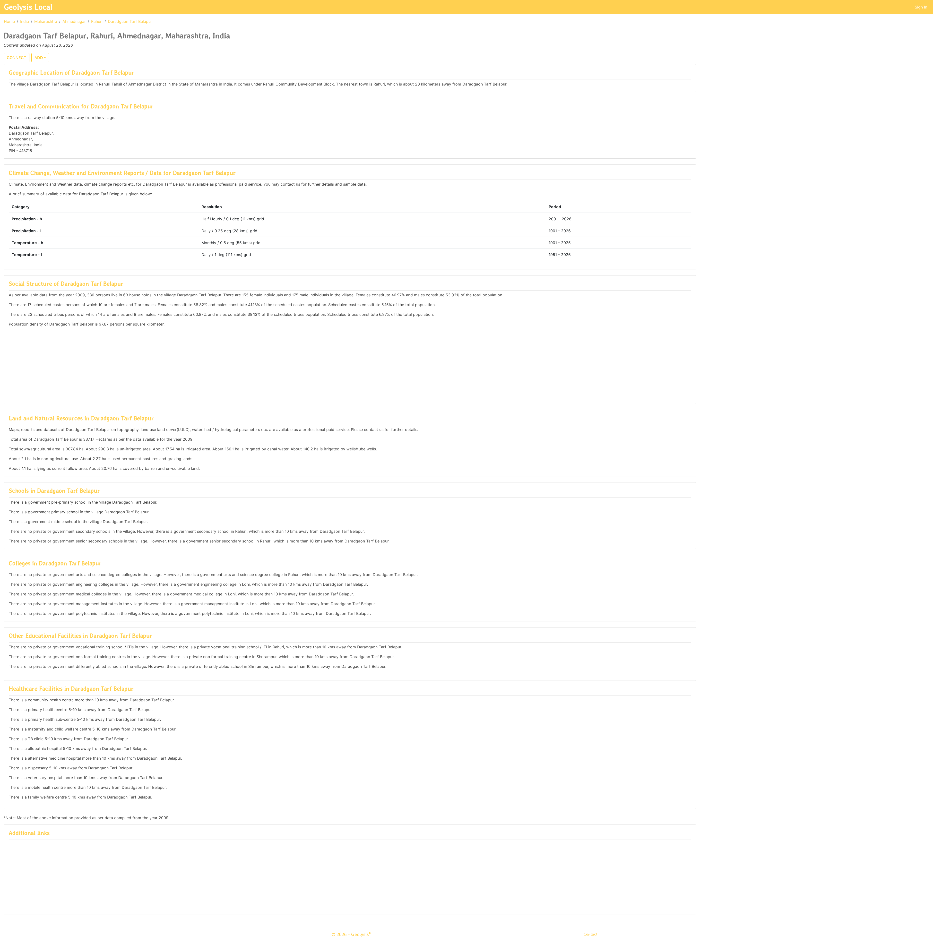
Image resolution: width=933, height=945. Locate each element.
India (24, 21)
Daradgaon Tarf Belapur (130, 21)
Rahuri (97, 21)
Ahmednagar (74, 21)
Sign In (921, 7)
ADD (39, 57)
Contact (590, 934)
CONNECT (16, 57)
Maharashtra (45, 21)
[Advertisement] (350, 365)
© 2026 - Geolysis (351, 934)
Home (9, 21)
